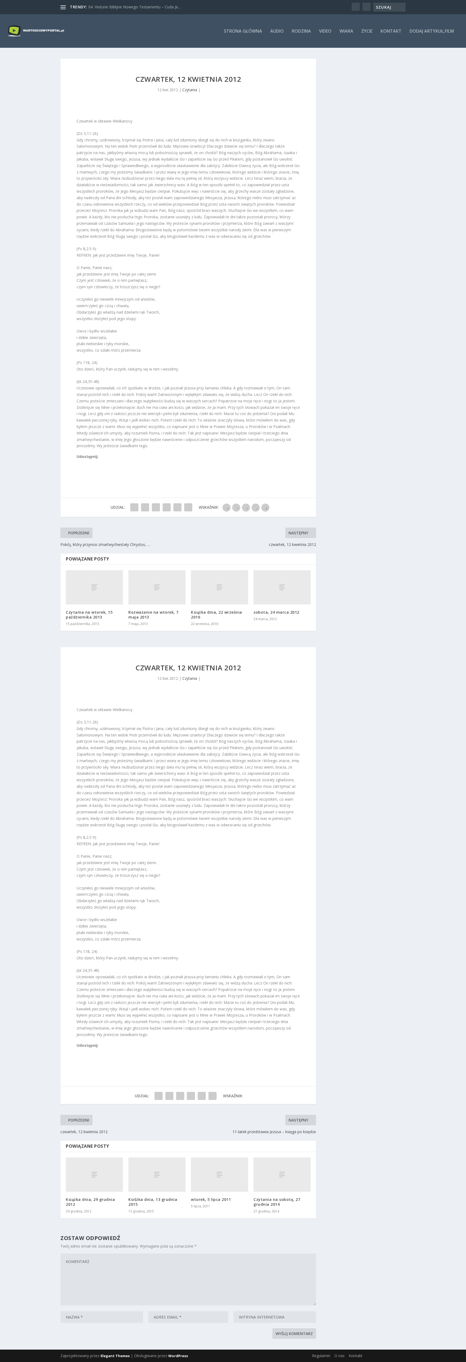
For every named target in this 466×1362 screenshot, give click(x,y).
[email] (109, 463)
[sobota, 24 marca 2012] (282, 587)
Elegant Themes (115, 1355)
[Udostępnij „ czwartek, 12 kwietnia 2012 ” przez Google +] (155, 507)
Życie (366, 31)
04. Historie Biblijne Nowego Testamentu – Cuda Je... (134, 6)
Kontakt (391, 31)
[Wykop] (85, 463)
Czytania (189, 89)
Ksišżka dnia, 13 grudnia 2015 (152, 1202)
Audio (277, 31)
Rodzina (301, 31)
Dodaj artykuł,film (432, 31)
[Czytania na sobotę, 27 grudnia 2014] (282, 1174)
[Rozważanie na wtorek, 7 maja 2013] (157, 587)
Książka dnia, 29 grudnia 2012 (90, 1202)
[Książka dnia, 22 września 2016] (219, 587)
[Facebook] (79, 463)
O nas (339, 1355)
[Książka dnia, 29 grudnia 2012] (94, 1174)
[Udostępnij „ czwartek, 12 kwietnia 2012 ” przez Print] (188, 507)
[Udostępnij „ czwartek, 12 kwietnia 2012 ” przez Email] (177, 507)
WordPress (178, 1355)
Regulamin (321, 1355)
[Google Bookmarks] (97, 463)
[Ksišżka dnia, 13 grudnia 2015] (157, 1174)
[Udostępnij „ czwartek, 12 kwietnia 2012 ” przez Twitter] (145, 507)
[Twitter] (91, 463)
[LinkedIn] (103, 463)
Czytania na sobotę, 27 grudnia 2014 (276, 1202)
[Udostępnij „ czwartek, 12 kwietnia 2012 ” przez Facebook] (134, 507)
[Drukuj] (114, 463)
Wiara (346, 31)
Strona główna (243, 31)
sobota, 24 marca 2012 (276, 612)
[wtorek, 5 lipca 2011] (219, 1174)
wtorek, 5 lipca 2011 (211, 1199)
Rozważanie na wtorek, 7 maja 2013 (153, 615)
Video (325, 31)
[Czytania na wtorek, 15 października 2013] (94, 587)
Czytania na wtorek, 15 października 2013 (89, 615)
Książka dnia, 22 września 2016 (216, 615)
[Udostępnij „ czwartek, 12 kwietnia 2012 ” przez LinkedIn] (166, 507)
